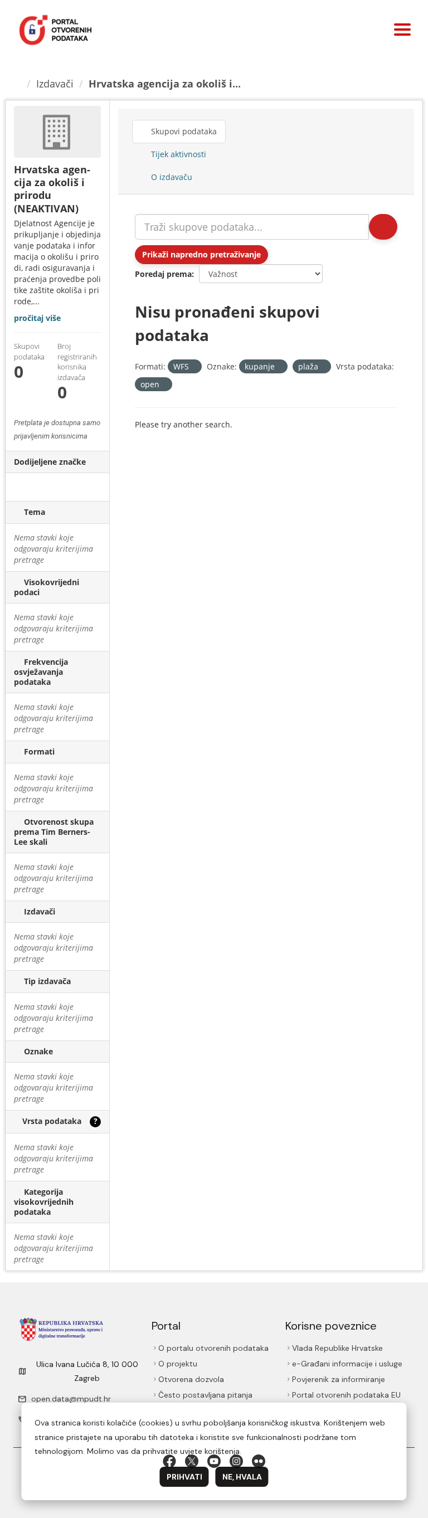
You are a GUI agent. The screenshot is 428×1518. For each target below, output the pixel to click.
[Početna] (18, 83)
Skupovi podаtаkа (184, 131)
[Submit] (382, 227)
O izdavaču (171, 177)
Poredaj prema (163, 274)
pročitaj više (37, 318)
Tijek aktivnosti (178, 154)
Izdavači (56, 83)
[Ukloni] (193, 367)
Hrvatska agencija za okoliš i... (166, 83)
